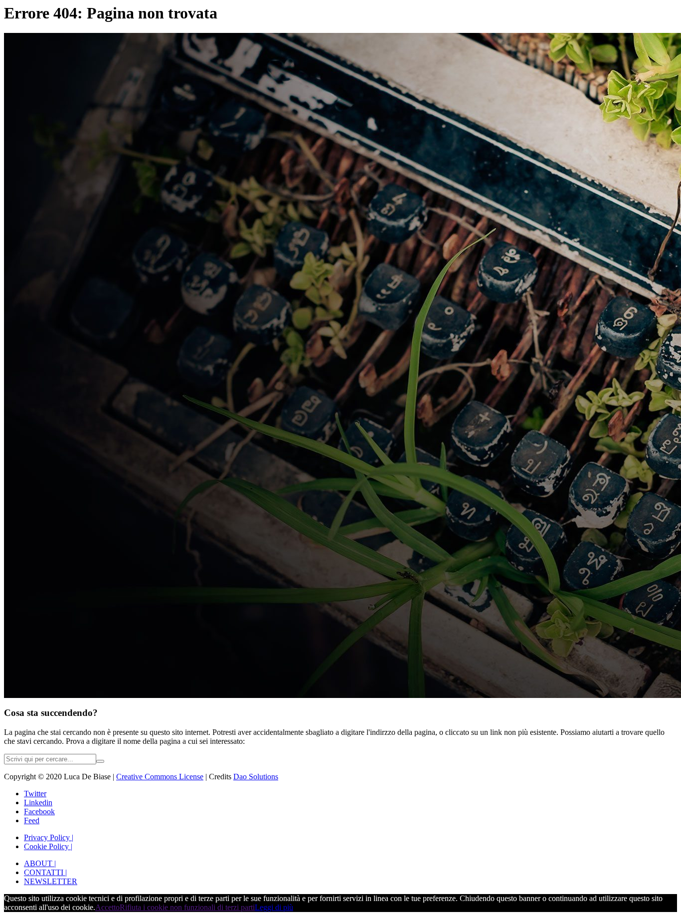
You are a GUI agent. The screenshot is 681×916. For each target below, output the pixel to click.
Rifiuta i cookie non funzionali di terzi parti (187, 907)
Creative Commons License (159, 776)
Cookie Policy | (48, 846)
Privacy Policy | (48, 837)
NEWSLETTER (50, 881)
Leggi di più (274, 907)
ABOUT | (40, 863)
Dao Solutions (255, 776)
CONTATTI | (45, 872)
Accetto (107, 907)
